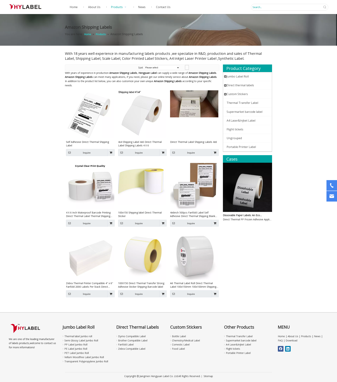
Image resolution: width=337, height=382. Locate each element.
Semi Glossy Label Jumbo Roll (81, 340)
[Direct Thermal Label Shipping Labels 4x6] (194, 103)
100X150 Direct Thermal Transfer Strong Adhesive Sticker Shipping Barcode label (141, 284)
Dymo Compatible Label (132, 336)
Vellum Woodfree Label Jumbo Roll (84, 357)
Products (306, 336)
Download (291, 340)
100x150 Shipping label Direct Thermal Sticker (140, 214)
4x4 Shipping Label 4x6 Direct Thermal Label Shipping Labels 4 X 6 (140, 143)
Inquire (87, 152)
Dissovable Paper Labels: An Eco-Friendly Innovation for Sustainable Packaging (243, 215)
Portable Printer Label (238, 353)
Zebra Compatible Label (131, 348)
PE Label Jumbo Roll (75, 348)
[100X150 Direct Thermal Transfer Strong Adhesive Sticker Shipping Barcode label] (142, 255)
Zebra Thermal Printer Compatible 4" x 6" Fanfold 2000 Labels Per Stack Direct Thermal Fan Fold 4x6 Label (89, 285)
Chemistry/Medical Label (186, 340)
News (317, 336)
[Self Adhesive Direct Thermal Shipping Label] (90, 114)
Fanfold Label (126, 344)
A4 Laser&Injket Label (238, 344)
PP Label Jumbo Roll (75, 344)
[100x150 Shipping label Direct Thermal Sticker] (142, 182)
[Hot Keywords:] (325, 7)
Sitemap (208, 376)
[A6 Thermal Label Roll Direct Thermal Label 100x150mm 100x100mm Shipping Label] (194, 255)
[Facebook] (280, 349)
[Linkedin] (288, 349)
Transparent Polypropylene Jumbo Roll (86, 361)
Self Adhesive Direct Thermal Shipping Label (87, 143)
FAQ (280, 340)
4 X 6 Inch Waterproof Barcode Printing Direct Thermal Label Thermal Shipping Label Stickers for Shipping (88, 214)
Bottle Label (179, 336)
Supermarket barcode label (241, 340)
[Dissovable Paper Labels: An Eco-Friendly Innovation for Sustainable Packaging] (247, 211)
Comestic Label (181, 344)
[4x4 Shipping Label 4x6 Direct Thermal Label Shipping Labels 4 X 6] (142, 114)
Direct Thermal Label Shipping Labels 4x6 (193, 142)
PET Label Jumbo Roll (76, 353)
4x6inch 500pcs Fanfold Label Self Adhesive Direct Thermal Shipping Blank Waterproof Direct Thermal (192, 214)
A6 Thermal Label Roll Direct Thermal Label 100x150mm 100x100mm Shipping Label (193, 285)
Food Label (178, 348)
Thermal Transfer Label (239, 336)
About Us (293, 336)
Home (281, 336)
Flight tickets (233, 348)
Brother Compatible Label (132, 340)
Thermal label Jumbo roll (78, 336)
